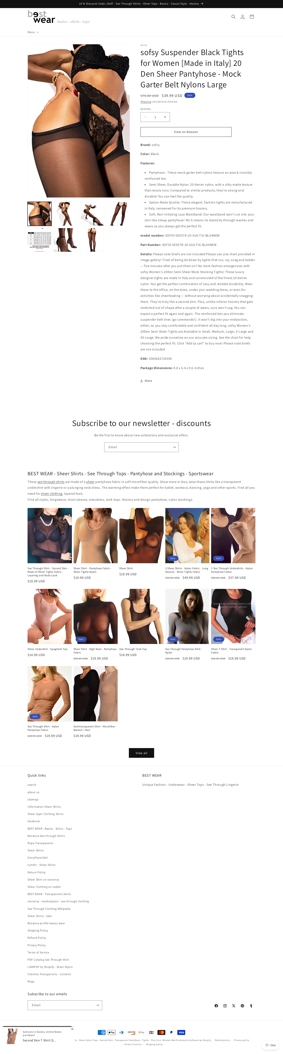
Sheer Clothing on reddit (44, 887)
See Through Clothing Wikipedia (49, 909)
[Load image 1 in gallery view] (40, 214)
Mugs (31, 981)
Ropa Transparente (40, 843)
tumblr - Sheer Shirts (42, 865)
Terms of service (133, 1044)
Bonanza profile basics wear (46, 923)
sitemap (33, 799)
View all (142, 753)
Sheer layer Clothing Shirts (45, 814)
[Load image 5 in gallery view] (40, 240)
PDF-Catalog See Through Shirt (48, 959)
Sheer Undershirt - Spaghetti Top (47, 649)
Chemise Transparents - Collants (49, 974)
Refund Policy (37, 938)
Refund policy (222, 1040)
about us (34, 792)
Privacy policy (241, 1040)
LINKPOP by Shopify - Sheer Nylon (50, 967)
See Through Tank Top (133, 649)
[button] (32, 32)
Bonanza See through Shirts (46, 836)
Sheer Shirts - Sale (40, 916)
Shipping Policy (38, 930)
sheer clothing (51, 493)
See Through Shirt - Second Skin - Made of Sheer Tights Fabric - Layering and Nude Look (48, 572)
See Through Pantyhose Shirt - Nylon (183, 650)
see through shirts (51, 482)
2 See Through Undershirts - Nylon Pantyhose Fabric (232, 570)
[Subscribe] (174, 447)
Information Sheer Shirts (44, 807)
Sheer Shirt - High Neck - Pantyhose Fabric (95, 650)
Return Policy (37, 872)
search (32, 785)
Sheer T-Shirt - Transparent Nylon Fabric (231, 650)
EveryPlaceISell (38, 857)
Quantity (145, 109)
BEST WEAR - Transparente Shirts (49, 894)
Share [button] (148, 381)
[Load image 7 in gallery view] (92, 240)
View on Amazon (186, 132)
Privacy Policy (37, 945)
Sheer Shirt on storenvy (43, 879)
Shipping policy (154, 1044)
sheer (90, 482)
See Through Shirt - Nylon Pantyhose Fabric (43, 728)
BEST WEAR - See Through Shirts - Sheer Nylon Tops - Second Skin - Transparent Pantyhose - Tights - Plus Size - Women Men (109, 1040)
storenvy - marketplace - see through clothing (58, 901)
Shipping (145, 101)
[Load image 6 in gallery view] (66, 240)
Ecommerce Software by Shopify (193, 1040)
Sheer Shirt (126, 568)
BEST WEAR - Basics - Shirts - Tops (50, 828)
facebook (34, 821)
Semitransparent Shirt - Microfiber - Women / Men (95, 728)
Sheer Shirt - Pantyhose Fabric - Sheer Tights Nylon (93, 570)
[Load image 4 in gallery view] (118, 214)
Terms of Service (38, 952)
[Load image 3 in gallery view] (92, 214)
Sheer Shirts (36, 850)
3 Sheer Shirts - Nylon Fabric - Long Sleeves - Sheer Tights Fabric (186, 570)
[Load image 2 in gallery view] (66, 214)
